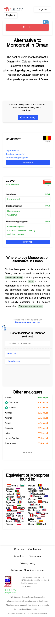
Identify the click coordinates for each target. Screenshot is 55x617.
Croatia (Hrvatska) (14, 516)
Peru (35, 516)
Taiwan (14, 511)
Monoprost (13, 139)
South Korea (39, 494)
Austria (14, 486)
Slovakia (43, 513)
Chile (22, 497)
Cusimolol (13, 402)
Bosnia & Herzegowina (38, 489)
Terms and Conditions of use (27, 570)
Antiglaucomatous (15, 234)
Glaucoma (12, 215)
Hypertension (13, 211)
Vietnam (21, 508)
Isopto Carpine (12, 438)
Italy (13, 500)
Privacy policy (28, 563)
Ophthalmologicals (15, 227)
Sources (19, 549)
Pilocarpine (10, 443)
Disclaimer (35, 556)
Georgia (37, 496)
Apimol (8, 413)
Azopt (8, 423)
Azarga (8, 418)
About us (19, 556)
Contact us (34, 549)
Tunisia (14, 519)
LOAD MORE (27, 452)
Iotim (7, 433)
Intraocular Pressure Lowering (21, 231)
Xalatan (11, 181)
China (45, 502)
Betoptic (9, 428)
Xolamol (12, 408)
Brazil (43, 524)
